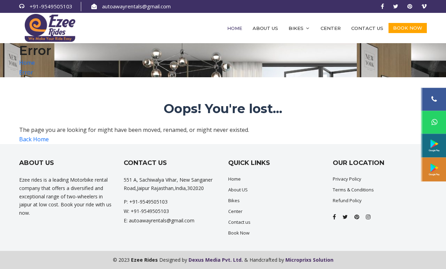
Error (26, 72)
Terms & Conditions (353, 190)
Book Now (407, 28)
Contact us (367, 28)
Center (331, 28)
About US (238, 190)
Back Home (34, 139)
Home (234, 28)
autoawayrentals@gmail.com (136, 6)
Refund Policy (347, 200)
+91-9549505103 (51, 6)
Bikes (297, 28)
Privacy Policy (347, 179)
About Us (265, 28)
